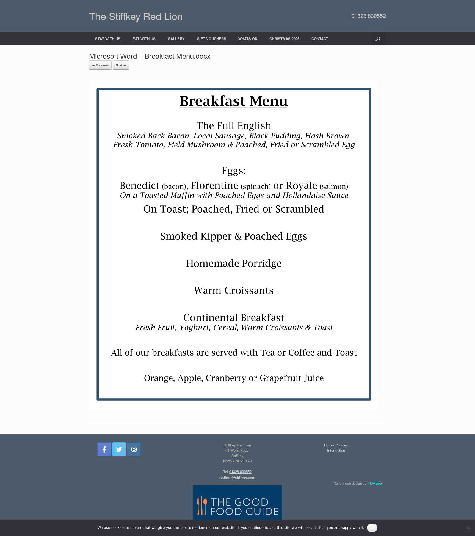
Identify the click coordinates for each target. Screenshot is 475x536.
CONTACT (319, 38)
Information (336, 450)
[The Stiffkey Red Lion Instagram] (134, 449)
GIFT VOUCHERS (211, 38)
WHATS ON (247, 38)
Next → (121, 65)
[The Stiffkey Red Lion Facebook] (104, 449)
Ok (372, 527)
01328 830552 (368, 15)
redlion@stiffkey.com (237, 477)
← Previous (100, 65)
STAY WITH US (107, 38)
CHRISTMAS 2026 (284, 38)
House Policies (336, 445)
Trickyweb (374, 483)
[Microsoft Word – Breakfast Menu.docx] (233, 408)
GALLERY (176, 38)
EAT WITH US (144, 38)
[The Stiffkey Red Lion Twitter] (119, 449)
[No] (468, 528)
